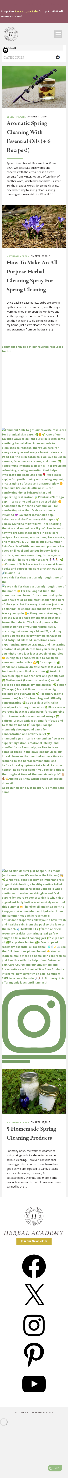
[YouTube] (34, 1397)
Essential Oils (16, 116)
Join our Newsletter (34, 1241)
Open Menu (58, 34)
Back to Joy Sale (26, 11)
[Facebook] (34, 1279)
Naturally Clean (18, 256)
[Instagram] (34, 1338)
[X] (34, 1309)
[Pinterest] (34, 1367)
